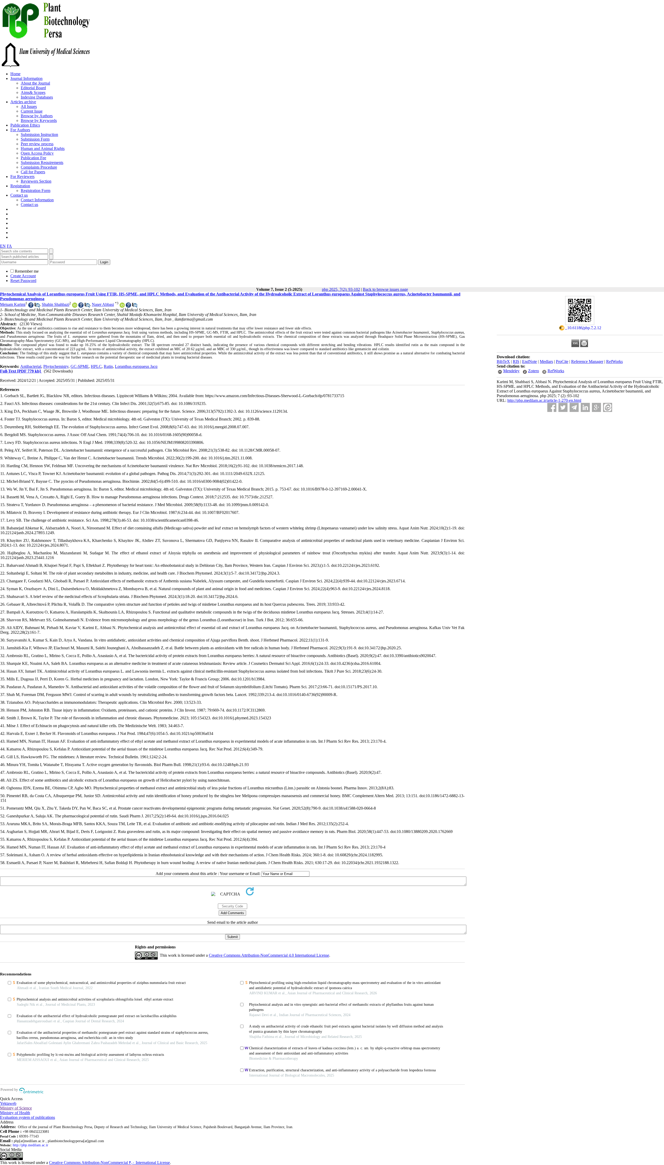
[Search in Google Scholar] (30, 306)
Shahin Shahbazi (55, 304)
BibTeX (503, 361)
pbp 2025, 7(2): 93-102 (341, 289)
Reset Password (23, 280)
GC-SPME (80, 366)
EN (3, 246)
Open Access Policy (37, 153)
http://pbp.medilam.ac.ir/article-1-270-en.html (544, 400)
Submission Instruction (39, 134)
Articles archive (23, 102)
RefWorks (614, 361)
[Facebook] (551, 407)
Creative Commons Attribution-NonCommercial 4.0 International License (269, 955)
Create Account (23, 276)
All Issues (29, 106)
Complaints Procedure (39, 167)
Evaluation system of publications (27, 1117)
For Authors (20, 130)
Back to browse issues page (385, 289)
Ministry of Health (15, 1113)
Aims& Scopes (33, 92)
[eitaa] (607, 407)
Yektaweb (8, 1103)
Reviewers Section (36, 181)
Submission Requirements (42, 162)
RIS (516, 361)
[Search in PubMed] (37, 306)
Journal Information (26, 78)
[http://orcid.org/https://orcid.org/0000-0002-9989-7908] (74, 306)
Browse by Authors (37, 116)
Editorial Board (33, 88)
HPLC (96, 366)
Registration (20, 186)
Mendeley (511, 371)
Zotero (533, 371)
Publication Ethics (25, 125)
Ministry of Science (16, 1108)
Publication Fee (33, 158)
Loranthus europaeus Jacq (136, 366)
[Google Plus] (596, 407)
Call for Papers (33, 172)
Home (15, 74)
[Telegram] (574, 407)
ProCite (562, 361)
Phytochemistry (55, 366)
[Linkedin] (585, 407)
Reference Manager (587, 361)
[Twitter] (563, 407)
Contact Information (37, 200)
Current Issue (32, 111)
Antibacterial (30, 366)
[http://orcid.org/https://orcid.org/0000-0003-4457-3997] (122, 306)
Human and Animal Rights (43, 148)
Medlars (546, 361)
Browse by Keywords (39, 120)
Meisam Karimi (12, 304)
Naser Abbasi (103, 304)
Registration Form (35, 190)
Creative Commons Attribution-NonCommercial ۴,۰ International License (109, 1162)
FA (9, 246)
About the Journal (35, 83)
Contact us (19, 195)
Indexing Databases (37, 97)
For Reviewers (22, 176)
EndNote (529, 361)
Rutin (108, 366)
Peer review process (37, 144)
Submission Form (35, 139)
